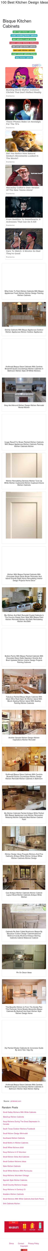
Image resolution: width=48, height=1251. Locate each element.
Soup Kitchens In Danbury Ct (14, 1189)
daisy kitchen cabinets (24, 57)
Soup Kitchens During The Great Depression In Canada (21, 1122)
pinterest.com (16, 1101)
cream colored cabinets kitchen (24, 54)
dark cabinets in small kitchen (24, 39)
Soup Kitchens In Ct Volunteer (14, 1152)
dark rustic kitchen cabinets (24, 50)
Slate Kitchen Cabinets (12, 1166)
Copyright (24, 1246)
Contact (21, 1243)
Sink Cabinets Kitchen (11, 1203)
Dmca (11, 1243)
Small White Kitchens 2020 (13, 1147)
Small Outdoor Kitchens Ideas (14, 1161)
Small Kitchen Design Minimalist (15, 1133)
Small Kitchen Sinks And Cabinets (16, 1156)
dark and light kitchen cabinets (24, 46)
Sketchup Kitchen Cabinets (13, 1117)
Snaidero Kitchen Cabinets (13, 1194)
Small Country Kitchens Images (15, 1185)
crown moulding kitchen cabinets (24, 35)
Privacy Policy (33, 1243)
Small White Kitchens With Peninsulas (17, 1170)
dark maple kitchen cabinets (24, 32)
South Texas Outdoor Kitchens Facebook (19, 1128)
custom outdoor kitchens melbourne (24, 43)
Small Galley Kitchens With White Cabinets (19, 1112)
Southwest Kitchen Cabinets (14, 1138)
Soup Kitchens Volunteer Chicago (16, 1175)
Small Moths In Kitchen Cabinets (15, 1142)
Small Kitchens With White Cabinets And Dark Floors (23, 1199)
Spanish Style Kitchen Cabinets (15, 1180)
